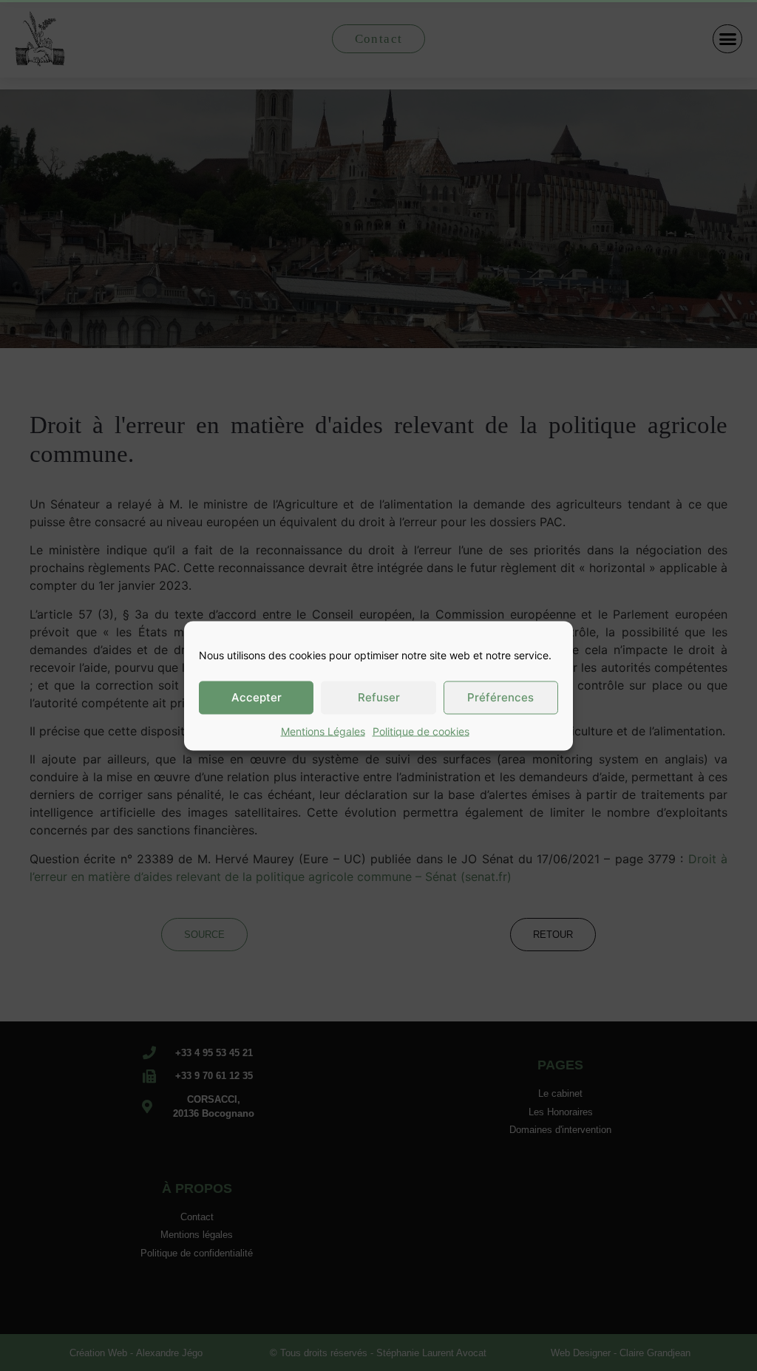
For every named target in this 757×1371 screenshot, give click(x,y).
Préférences (500, 697)
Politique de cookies (421, 730)
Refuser (379, 697)
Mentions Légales (323, 730)
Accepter (256, 697)
